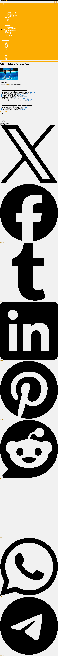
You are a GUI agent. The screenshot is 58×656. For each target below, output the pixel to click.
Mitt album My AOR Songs (7, 97)
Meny (1, 1)
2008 (8, 18)
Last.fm (6, 47)
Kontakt (6, 5)
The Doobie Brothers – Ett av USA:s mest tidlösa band (12, 98)
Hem (3, 3)
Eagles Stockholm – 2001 (12, 13)
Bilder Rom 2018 (10, 27)
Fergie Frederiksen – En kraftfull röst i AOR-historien (12, 103)
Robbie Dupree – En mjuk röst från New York (11, 109)
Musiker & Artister (8, 34)
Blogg (6, 52)
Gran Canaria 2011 (10, 8)
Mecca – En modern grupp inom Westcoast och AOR (12, 108)
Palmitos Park (9, 10)
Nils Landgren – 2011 (11, 16)
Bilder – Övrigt (7, 17)
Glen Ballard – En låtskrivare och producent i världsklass (13, 96)
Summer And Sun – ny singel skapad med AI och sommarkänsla (14, 91)
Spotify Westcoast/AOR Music (11, 30)
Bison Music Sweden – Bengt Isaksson (9, 94)
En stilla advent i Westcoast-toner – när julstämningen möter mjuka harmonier (17, 105)
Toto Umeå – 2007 (10, 14)
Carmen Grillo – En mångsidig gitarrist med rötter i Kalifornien (14, 106)
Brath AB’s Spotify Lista (9, 33)
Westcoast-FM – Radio (9, 35)
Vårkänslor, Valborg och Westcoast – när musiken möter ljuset (14, 93)
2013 (8, 23)
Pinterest (6, 48)
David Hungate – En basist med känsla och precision (12, 107)
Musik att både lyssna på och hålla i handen (10, 95)
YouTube (6, 45)
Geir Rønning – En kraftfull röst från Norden (10, 102)
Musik (3, 29)
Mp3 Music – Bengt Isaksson (10, 37)
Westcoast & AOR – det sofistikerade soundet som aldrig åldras (14, 99)
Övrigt (6, 59)
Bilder (3, 6)
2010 (8, 19)
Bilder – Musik (7, 11)
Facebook (6, 42)
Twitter (6, 43)
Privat (6, 58)
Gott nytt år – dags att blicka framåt (9, 101)
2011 (8, 20)
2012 (8, 21)
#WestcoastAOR (5, 40)
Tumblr (6, 49)
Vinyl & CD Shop (8, 38)
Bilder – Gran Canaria (9, 7)
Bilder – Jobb (7, 25)
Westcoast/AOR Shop (6, 36)
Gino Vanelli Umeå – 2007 (12, 12)
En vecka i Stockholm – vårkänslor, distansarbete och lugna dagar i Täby (16, 92)
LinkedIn (6, 46)
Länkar (3, 50)
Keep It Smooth (8, 31)
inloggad (7, 84)
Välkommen (4, 4)
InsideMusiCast (8, 32)
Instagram (6, 44)
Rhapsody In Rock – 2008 (12, 15)
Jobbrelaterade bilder (11, 26)
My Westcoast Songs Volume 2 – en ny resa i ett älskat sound (14, 100)
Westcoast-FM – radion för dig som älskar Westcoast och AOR (14, 90)
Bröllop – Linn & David (11, 22)
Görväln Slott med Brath (11, 28)
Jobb (6, 57)
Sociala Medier (5, 41)
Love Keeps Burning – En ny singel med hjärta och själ (12, 88)
